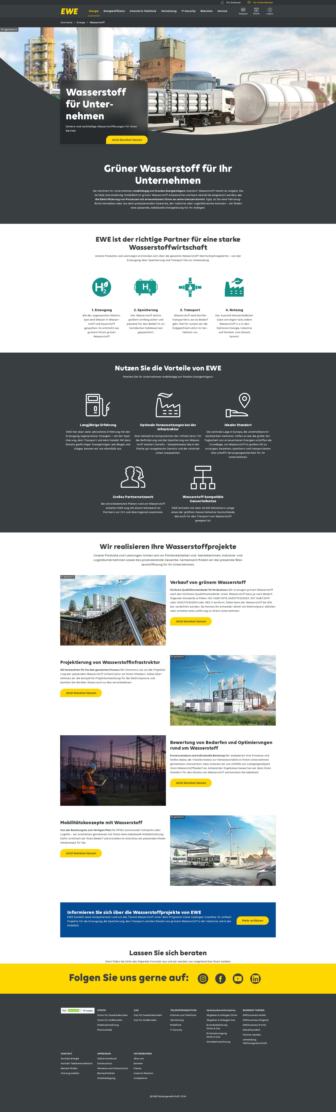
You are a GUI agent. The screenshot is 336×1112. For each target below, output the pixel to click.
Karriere (138, 1063)
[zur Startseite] (69, 11)
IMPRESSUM (104, 1053)
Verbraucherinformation (221, 1010)
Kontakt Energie (70, 1058)
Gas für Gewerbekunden (148, 1015)
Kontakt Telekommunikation (77, 1063)
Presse (137, 1068)
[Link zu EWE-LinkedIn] (255, 979)
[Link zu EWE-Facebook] (220, 979)
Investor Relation (143, 1073)
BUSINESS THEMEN (253, 1010)
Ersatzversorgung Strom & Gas (216, 1035)
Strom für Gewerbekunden (112, 1015)
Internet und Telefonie (183, 1015)
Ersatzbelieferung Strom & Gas (216, 1026)
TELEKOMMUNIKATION (183, 1010)
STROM (101, 1010)
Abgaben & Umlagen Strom (221, 1015)
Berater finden (69, 1068)
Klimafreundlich (251, 1029)
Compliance (140, 1078)
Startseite (66, 22)
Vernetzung (177, 1020)
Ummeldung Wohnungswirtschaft (255, 1041)
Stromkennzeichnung (218, 1041)
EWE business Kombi (254, 1015)
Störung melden (70, 1073)
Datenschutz (104, 1063)
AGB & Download (107, 1058)
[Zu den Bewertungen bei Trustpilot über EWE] (77, 1012)
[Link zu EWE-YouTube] (238, 979)
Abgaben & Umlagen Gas (220, 1020)
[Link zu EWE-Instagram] (203, 979)
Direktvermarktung (108, 1024)
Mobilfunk (175, 1024)
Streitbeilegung (106, 1078)
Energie (81, 22)
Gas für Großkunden (145, 1020)
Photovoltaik (104, 1029)
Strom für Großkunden (109, 1020)
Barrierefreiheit (106, 1073)
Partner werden (252, 1034)
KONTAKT (66, 1053)
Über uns (139, 1058)
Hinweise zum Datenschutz (112, 1068)
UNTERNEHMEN (143, 1053)
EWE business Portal (254, 1024)
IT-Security (176, 1029)
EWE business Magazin (256, 1020)
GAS (136, 1010)
